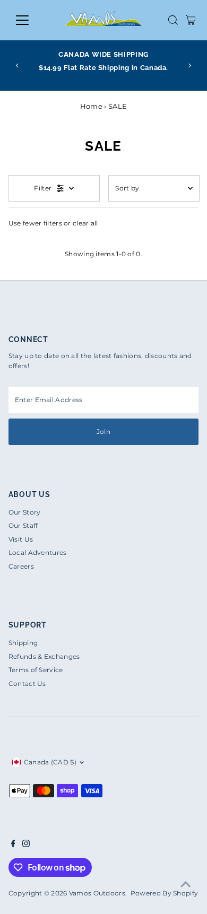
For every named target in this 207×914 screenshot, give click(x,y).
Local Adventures (37, 552)
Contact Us (27, 683)
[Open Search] (173, 20)
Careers (21, 566)
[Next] (190, 65)
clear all (85, 223)
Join (103, 432)
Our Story (24, 512)
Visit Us (20, 539)
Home (91, 106)
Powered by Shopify (164, 893)
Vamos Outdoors (97, 893)
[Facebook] (13, 845)
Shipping (23, 643)
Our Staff (23, 525)
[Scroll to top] (185, 884)
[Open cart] (191, 20)
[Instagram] (26, 845)
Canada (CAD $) (50, 762)
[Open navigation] (30, 20)
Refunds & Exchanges (44, 656)
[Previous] (17, 65)
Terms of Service (35, 670)
